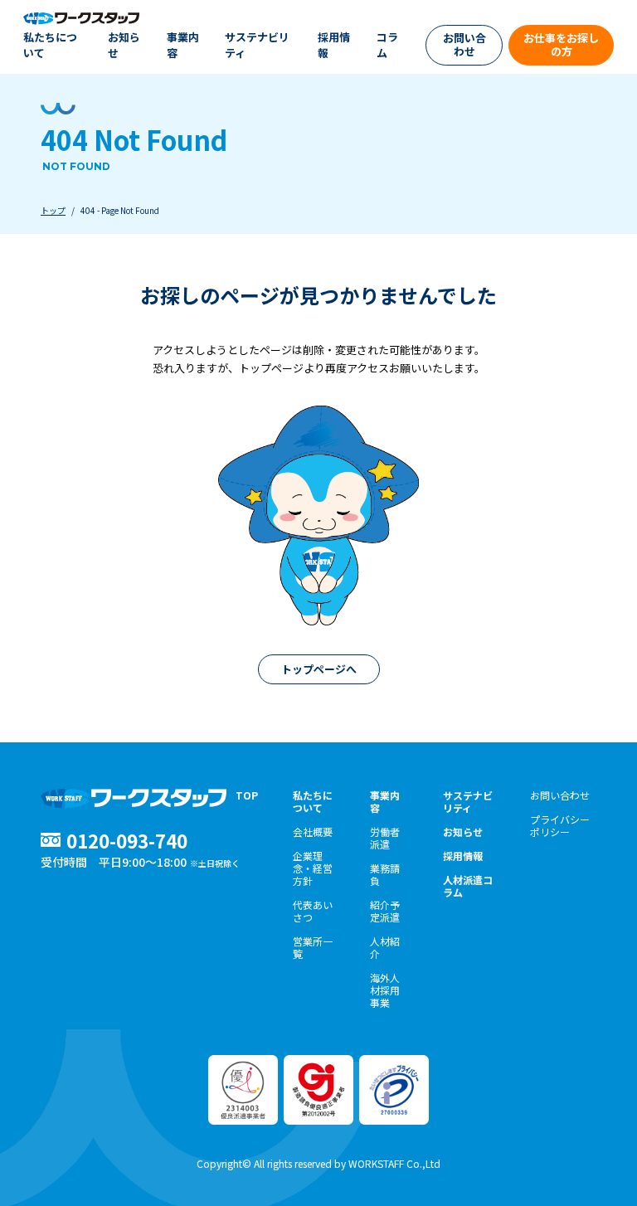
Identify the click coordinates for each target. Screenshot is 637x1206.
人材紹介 (385, 947)
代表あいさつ (313, 910)
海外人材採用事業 (385, 990)
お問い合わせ (464, 44)
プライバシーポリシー (560, 825)
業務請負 (385, 874)
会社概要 (313, 831)
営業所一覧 (313, 947)
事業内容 (183, 45)
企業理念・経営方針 (313, 868)
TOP (247, 795)
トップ (53, 210)
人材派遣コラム (468, 885)
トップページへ (319, 669)
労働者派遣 (385, 837)
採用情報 (334, 45)
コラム (387, 45)
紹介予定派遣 (385, 910)
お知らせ (124, 45)
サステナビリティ (257, 45)
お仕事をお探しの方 (561, 44)
